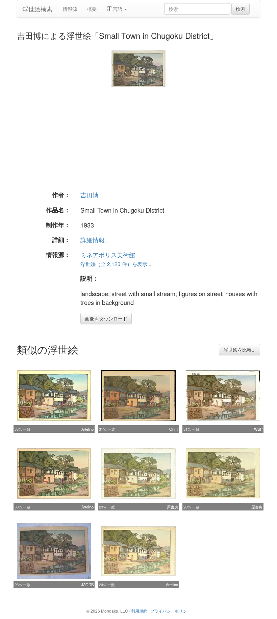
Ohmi (173, 429)
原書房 (172, 506)
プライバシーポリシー (170, 611)
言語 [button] (117, 8)
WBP (258, 429)
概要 (92, 8)
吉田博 (89, 194)
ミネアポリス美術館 (107, 254)
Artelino (87, 429)
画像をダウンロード (106, 318)
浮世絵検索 (37, 8)
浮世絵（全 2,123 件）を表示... (115, 263)
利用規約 (139, 611)
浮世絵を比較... (239, 349)
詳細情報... (95, 239)
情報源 (70, 8)
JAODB (87, 584)
